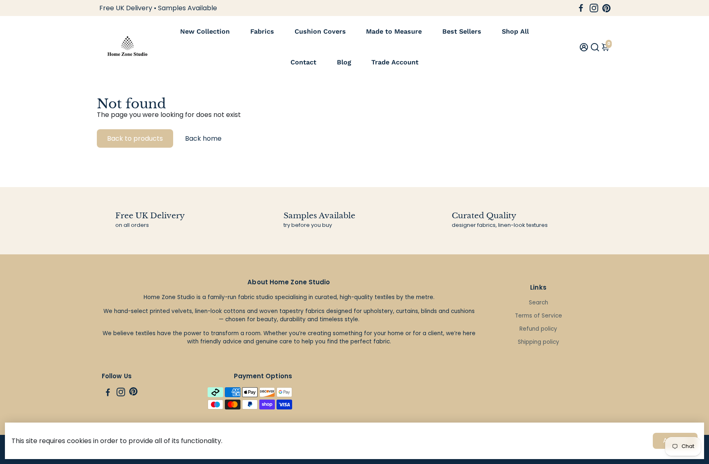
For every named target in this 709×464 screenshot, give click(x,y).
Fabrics (262, 31)
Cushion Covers (320, 31)
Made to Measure (394, 31)
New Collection (205, 31)
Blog (344, 62)
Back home (203, 138)
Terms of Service (538, 316)
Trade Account (395, 62)
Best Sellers (461, 31)
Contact (303, 62)
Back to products (135, 138)
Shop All (515, 31)
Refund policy (538, 329)
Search (538, 302)
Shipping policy (538, 342)
